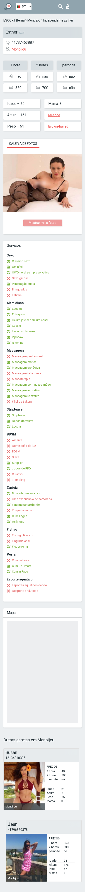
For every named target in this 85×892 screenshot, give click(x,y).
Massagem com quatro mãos (31, 384)
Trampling (18, 479)
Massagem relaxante (25, 396)
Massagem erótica (24, 362)
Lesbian (17, 426)
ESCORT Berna (14, 20)
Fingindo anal (21, 541)
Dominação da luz (24, 445)
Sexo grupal (20, 278)
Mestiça (54, 115)
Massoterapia (21, 379)
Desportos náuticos (25, 590)
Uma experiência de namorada (32, 499)
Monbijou (34, 20)
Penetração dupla (23, 283)
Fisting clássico (22, 535)
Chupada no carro (23, 510)
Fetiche (17, 295)
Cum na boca (20, 560)
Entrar (68, 5)
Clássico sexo (21, 261)
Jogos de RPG (21, 468)
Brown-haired (58, 126)
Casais (16, 325)
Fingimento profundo (26, 504)
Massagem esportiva (26, 390)
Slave (15, 457)
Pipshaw (17, 337)
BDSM (16, 451)
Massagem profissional (27, 356)
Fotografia (19, 314)
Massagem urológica (26, 367)
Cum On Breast (21, 566)
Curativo (17, 474)
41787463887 (23, 42)
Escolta (17, 308)
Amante (17, 440)
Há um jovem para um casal (30, 320)
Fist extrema (20, 546)
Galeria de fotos (23, 143)
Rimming (18, 342)
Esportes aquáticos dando (29, 585)
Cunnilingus (19, 516)
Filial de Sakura (22, 401)
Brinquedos (19, 289)
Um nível (17, 266)
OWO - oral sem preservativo (30, 272)
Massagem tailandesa (26, 373)
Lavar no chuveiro (23, 331)
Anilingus (18, 521)
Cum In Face (20, 571)
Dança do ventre (22, 421)
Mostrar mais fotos (42, 223)
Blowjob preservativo (26, 493)
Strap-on (17, 462)
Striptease (18, 415)
